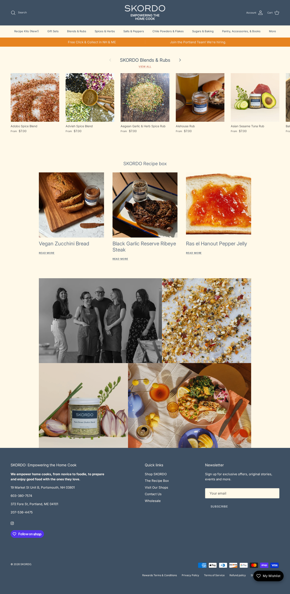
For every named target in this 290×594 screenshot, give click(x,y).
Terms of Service (214, 575)
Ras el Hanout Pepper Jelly (216, 243)
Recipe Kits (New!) (26, 31)
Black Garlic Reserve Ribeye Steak (144, 246)
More (272, 31)
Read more (47, 253)
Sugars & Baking (203, 31)
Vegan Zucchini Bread (64, 243)
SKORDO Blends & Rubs (145, 60)
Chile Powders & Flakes (168, 31)
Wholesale (153, 501)
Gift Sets (53, 31)
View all (145, 66)
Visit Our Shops (156, 487)
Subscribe (219, 506)
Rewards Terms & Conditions (159, 575)
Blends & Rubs (76, 31)
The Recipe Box (157, 481)
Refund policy (237, 575)
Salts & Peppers (133, 31)
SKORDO (25, 564)
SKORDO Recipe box (145, 163)
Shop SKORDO (156, 474)
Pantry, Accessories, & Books (241, 31)
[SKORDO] (145, 12)
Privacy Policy (190, 575)
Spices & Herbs (105, 31)
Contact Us (153, 494)
